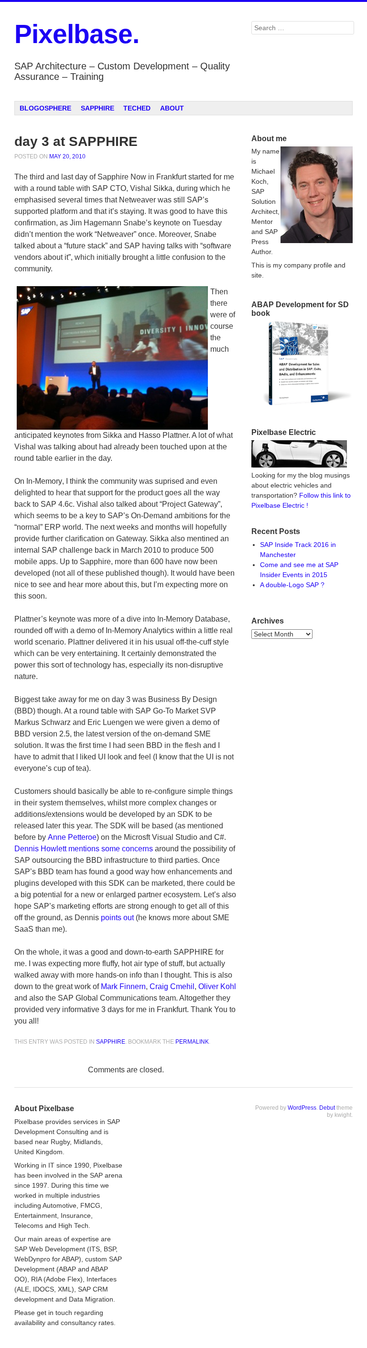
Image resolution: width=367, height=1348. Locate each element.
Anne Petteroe (72, 837)
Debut (327, 1107)
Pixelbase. (76, 34)
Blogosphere (45, 108)
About (172, 108)
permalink (192, 1041)
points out (117, 918)
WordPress (302, 1107)
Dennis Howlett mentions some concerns (83, 849)
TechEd (137, 108)
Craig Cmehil (172, 986)
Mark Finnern (123, 986)
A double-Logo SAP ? (292, 585)
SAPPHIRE (97, 108)
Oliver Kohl (217, 986)
